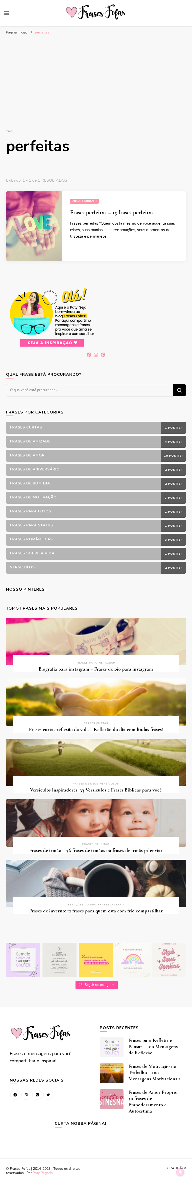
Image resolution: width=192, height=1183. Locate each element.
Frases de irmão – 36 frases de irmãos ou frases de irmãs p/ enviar (95, 850)
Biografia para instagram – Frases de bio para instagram (96, 669)
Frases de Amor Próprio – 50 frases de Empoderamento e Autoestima (154, 1101)
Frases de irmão (96, 844)
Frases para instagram (96, 663)
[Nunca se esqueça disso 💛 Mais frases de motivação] (96, 960)
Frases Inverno (111, 904)
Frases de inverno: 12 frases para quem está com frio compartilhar (96, 911)
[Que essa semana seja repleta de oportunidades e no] (59, 960)
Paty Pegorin (43, 1173)
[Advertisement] (96, 75)
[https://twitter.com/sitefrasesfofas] (48, 1095)
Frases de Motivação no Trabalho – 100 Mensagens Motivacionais (154, 1072)
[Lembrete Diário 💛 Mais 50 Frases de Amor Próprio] (169, 960)
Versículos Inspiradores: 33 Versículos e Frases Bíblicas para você (96, 790)
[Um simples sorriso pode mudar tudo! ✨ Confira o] (133, 960)
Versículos (109, 784)
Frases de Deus (85, 784)
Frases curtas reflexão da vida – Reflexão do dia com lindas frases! (96, 730)
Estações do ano (82, 904)
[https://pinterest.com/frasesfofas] (37, 1095)
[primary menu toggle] (6, 13)
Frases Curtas (96, 723)
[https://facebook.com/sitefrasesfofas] (15, 1095)
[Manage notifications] (180, 1172)
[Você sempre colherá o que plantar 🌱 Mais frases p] (23, 960)
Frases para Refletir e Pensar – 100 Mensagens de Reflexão (153, 1046)
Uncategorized (84, 201)
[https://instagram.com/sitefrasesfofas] (26, 1095)
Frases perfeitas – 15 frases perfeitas (112, 212)
